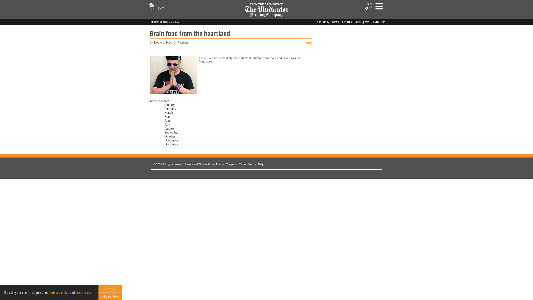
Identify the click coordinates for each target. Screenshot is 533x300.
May (167, 116)
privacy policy (59, 292)
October (169, 136)
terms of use (83, 292)
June (167, 120)
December (171, 144)
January (169, 104)
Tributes (347, 22)
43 (159, 8)
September (171, 132)
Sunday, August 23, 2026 (164, 22)
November (171, 140)
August (169, 128)
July (167, 124)
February (170, 108)
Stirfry (308, 42)
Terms (242, 164)
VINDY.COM (378, 22)
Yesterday (323, 22)
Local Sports (362, 22)
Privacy (252, 164)
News (335, 22)
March (168, 112)
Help (261, 164)
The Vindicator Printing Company (217, 164)
